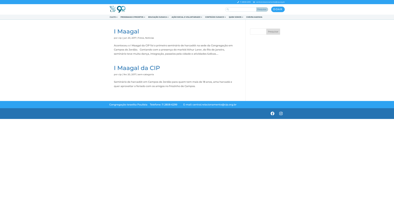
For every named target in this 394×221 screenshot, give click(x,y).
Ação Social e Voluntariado (186, 17)
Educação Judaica (157, 17)
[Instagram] (281, 113)
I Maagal (126, 31)
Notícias (149, 38)
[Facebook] (272, 113)
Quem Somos (235, 17)
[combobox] (240, 9)
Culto (113, 17)
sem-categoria (146, 74)
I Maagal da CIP (137, 68)
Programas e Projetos (132, 17)
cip (120, 38)
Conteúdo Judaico (214, 17)
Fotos (141, 38)
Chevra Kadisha (254, 17)
